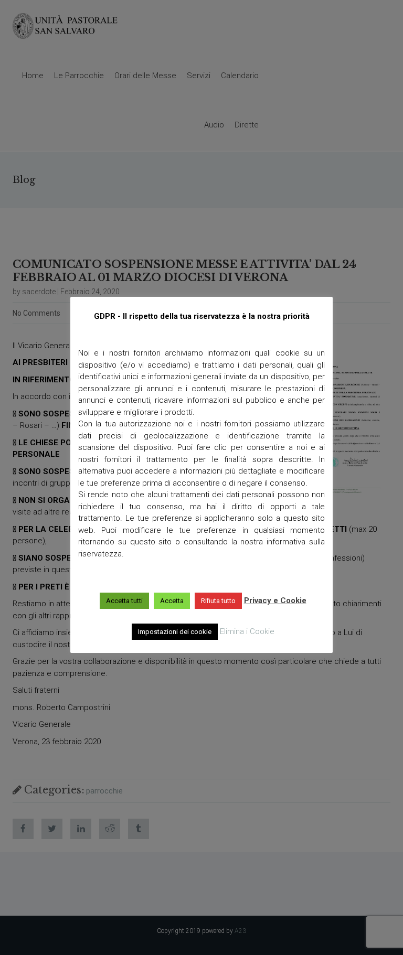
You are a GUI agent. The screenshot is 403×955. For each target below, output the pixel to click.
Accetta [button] (172, 601)
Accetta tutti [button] (124, 601)
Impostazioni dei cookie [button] (174, 632)
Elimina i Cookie (247, 631)
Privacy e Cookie (275, 600)
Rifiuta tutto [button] (218, 601)
